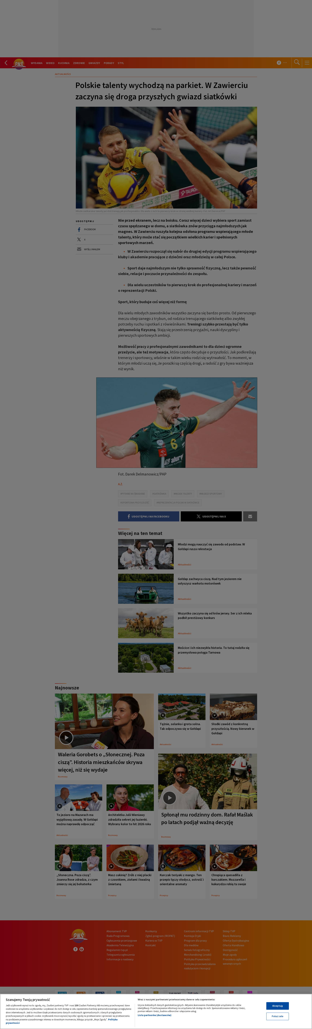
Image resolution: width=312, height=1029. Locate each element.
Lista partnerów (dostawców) (154, 1015)
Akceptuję (277, 1005)
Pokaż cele (277, 1016)
